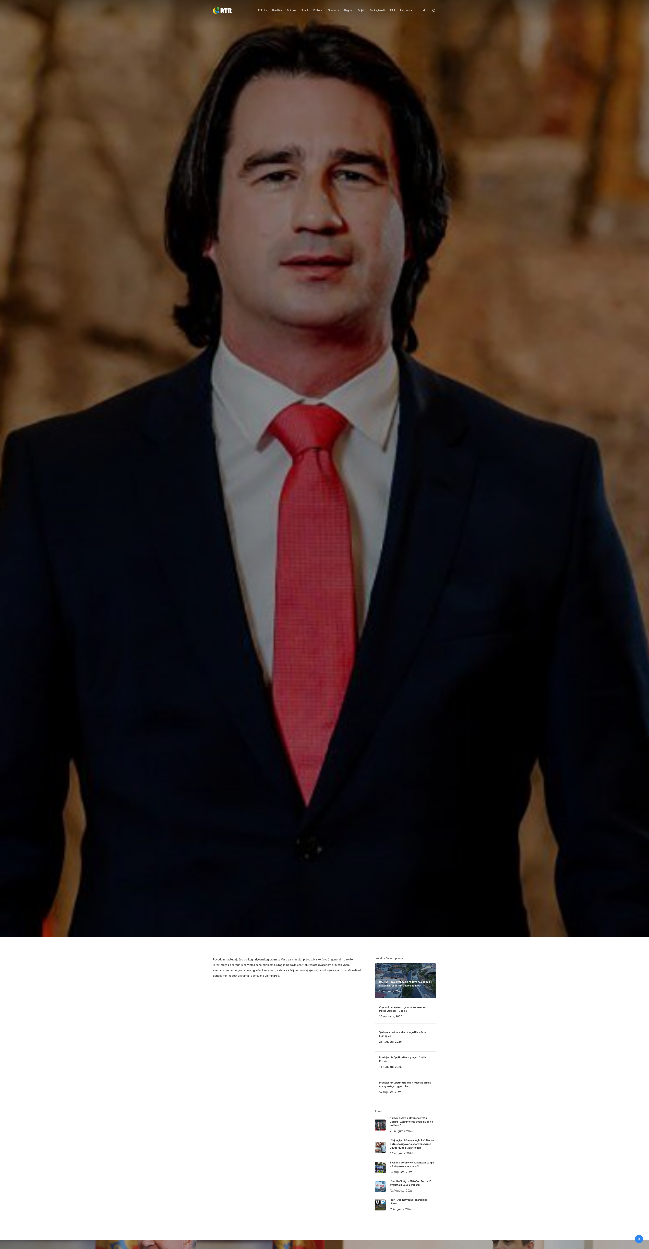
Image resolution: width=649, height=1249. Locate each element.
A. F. (219, 551)
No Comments (423, 524)
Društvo (260, 551)
